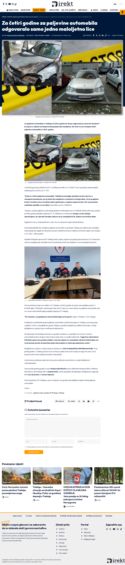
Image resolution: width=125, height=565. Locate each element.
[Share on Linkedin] (102, 35)
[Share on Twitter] (96, 35)
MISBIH (47, 35)
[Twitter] (6, 4)
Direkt (7, 497)
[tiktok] (15, 4)
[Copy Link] (105, 35)
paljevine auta (38, 393)
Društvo (68, 482)
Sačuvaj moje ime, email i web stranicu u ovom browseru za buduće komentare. (50, 447)
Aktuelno (29, 35)
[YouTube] (9, 4)
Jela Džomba (70, 506)
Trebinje (61, 393)
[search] (111, 4)
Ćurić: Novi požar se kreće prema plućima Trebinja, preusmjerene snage (15, 490)
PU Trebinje (54, 393)
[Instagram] (12, 4)
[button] (122, 12)
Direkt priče (79, 480)
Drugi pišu (7, 482)
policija (46, 393)
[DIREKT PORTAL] (62, 4)
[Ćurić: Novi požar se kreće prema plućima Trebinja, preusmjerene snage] (16, 475)
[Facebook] (3, 4)
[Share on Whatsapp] (99, 35)
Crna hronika (39, 35)
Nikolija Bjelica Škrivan (15, 35)
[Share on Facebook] (93, 35)
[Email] (88, 401)
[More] (108, 35)
